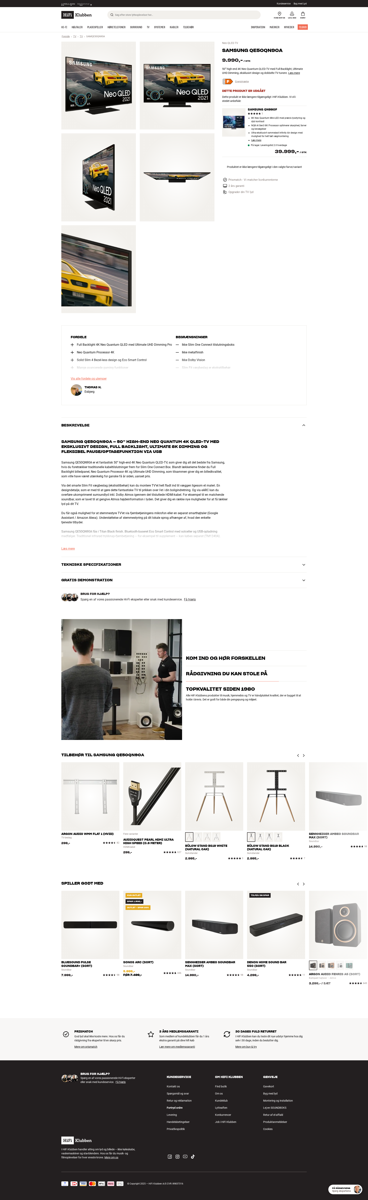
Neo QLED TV (230, 43)
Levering (172, 1114)
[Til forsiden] (76, 15)
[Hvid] (198, 837)
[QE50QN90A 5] (98, 269)
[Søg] (112, 14)
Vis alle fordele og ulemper (89, 378)
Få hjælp (190, 599)
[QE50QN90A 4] (177, 177)
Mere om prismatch (85, 1046)
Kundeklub (221, 1100)
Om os (219, 1093)
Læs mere (104, 4)
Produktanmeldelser (275, 1121)
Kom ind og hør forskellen (225, 653)
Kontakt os (173, 1086)
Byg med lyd (270, 1093)
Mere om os (111, 1157)
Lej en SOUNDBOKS (274, 1107)
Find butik (221, 1086)
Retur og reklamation (179, 1100)
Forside (66, 36)
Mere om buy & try (246, 1046)
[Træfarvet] (189, 837)
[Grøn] (349, 965)
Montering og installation (278, 1100)
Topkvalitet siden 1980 (220, 706)
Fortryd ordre (175, 1107)
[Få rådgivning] (357, 1189)
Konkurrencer (223, 1114)
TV (74, 36)
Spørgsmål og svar (178, 1093)
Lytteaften (221, 1107)
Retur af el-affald (273, 1114)
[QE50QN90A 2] (177, 85)
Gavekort (268, 1086)
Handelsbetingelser (178, 1121)
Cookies (268, 1129)
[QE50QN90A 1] (98, 85)
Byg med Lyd (300, 3)
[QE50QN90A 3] (98, 177)
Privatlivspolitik (176, 1129)
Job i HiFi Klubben (225, 1121)
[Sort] (216, 837)
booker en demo (284, 659)
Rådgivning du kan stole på (226, 690)
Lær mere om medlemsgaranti (177, 1046)
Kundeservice (284, 3)
